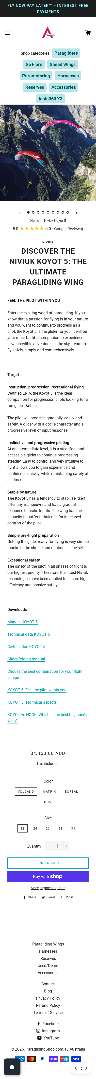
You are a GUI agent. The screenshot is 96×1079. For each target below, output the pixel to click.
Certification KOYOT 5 (26, 646)
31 (73, 828)
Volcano (26, 791)
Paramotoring (36, 75)
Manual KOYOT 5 (22, 622)
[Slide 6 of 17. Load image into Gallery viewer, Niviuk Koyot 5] (52, 212)
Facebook (51, 1023)
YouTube (51, 1038)
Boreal (71, 791)
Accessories (63, 87)
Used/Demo (48, 965)
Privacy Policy (48, 998)
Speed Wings (63, 64)
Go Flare (34, 64)
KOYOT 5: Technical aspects (32, 702)
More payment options (48, 888)
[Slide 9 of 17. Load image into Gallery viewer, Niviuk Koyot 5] (67, 212)
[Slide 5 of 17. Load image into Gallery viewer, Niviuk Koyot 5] (48, 212)
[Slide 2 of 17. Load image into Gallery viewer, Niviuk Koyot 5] (33, 212)
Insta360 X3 (50, 98)
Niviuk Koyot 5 (55, 221)
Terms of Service (48, 1012)
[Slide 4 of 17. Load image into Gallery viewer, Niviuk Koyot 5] (43, 212)
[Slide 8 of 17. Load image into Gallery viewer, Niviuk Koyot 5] (62, 212)
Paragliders (66, 53)
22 (22, 828)
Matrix (49, 791)
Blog (48, 991)
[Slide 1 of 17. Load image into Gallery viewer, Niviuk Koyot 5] (28, 212)
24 (35, 828)
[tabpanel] (48, 153)
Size (48, 818)
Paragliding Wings (48, 944)
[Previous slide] (20, 212)
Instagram (50, 1031)
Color (48, 781)
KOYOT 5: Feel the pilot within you (36, 690)
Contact (48, 984)
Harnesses (68, 75)
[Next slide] (75, 212)
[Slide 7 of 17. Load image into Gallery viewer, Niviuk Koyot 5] (57, 212)
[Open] (12, 1066)
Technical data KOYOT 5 (28, 634)
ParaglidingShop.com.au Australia (55, 1049)
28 (61, 828)
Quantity (34, 846)
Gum (48, 802)
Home (34, 221)
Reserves (34, 87)
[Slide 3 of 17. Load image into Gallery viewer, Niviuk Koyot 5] (38, 212)
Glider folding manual (26, 659)
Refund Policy (48, 1005)
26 (48, 828)
